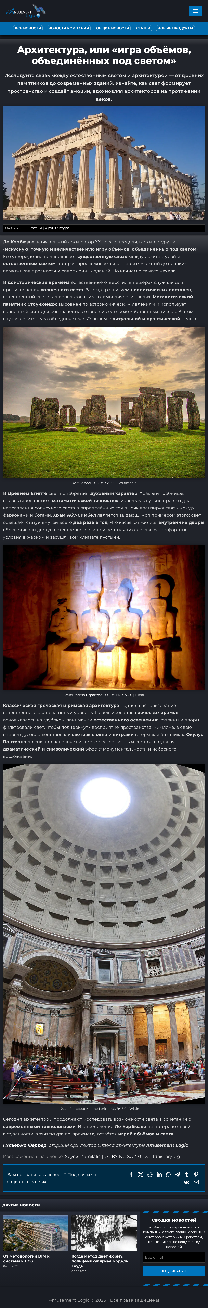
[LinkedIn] (159, 1174)
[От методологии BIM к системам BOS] (36, 1217)
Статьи (35, 228)
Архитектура (57, 228)
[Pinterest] (196, 1174)
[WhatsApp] (168, 1174)
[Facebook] (131, 1174)
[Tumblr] (186, 1174)
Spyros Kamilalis (83, 1156)
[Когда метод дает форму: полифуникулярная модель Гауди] (104, 1217)
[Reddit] (150, 1174)
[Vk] (186, 1182)
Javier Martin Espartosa (83, 695)
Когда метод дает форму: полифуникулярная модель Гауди (100, 1261)
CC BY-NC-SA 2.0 (118, 695)
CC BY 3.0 (119, 1109)
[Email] (196, 1182)
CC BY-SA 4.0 (105, 483)
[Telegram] (177, 1174)
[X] (140, 1174)
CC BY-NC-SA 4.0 (122, 1156)
